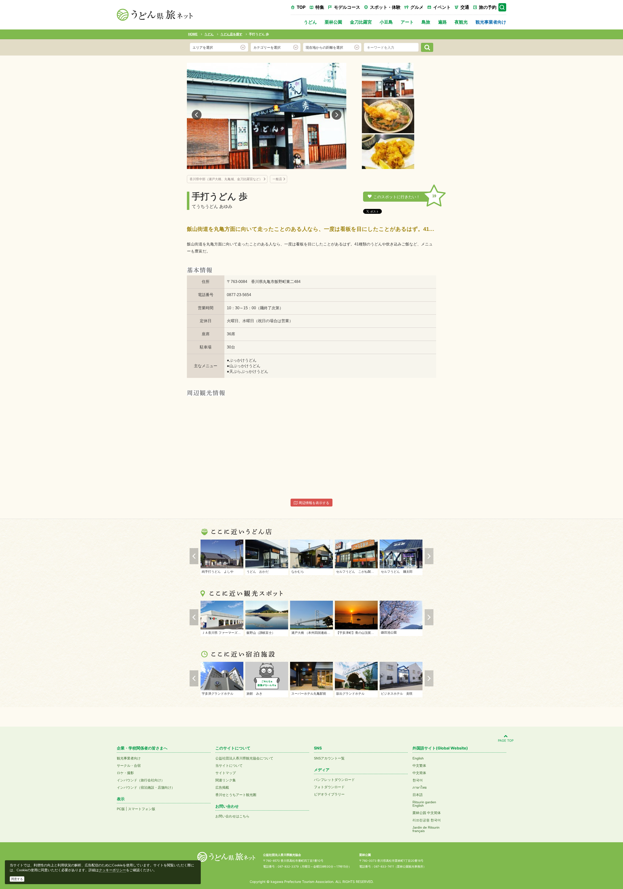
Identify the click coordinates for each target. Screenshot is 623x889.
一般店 (277, 179)
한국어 (417, 780)
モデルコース (347, 7)
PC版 (121, 809)
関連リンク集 (225, 780)
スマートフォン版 (141, 809)
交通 (464, 7)
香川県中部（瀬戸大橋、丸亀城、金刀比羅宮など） (226, 179)
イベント (442, 7)
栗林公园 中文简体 (426, 813)
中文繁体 (419, 765)
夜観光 (461, 22)
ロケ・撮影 (125, 773)
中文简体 (419, 773)
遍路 (442, 22)
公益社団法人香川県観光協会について (244, 758)
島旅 (425, 22)
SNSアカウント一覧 (329, 758)
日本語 (417, 795)
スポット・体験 (385, 7)
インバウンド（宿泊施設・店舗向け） (146, 787)
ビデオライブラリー (329, 794)
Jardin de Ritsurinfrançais (426, 829)
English (418, 758)
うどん (310, 22)
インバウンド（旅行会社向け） (141, 780)
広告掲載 (222, 787)
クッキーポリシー (112, 870)
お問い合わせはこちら (232, 816)
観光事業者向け (491, 22)
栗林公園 (333, 22)
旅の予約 (487, 7)
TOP (301, 7)
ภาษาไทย (419, 787)
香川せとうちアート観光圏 (235, 795)
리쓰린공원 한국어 (426, 820)
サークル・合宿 (129, 765)
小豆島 (386, 22)
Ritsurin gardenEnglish (424, 803)
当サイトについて (229, 765)
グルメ (416, 7)
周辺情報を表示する (313, 503)
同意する (17, 879)
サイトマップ (225, 773)
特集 (319, 7)
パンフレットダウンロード (334, 780)
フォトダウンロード (329, 787)
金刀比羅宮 (361, 22)
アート (407, 22)
